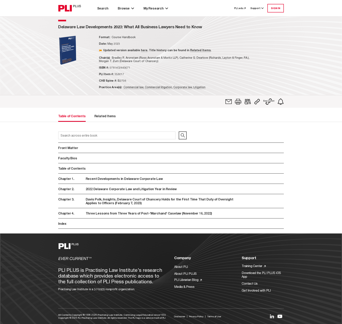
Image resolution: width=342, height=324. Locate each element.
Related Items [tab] (105, 116)
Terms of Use (214, 316)
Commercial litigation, (159, 87)
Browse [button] (124, 8)
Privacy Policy (196, 316)
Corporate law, (183, 87)
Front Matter (68, 148)
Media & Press (184, 286)
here (144, 50)
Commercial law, (134, 87)
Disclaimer (179, 316)
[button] (238, 101)
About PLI (181, 266)
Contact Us (250, 283)
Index (62, 223)
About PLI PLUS (185, 273)
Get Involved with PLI (256, 290)
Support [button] (255, 8)
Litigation (199, 87)
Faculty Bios (67, 158)
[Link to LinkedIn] (272, 316)
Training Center (252, 266)
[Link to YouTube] (279, 316)
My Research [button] (153, 8)
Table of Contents (72, 168)
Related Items (200, 50)
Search (102, 8)
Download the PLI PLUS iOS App (261, 274)
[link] (228, 101)
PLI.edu (238, 8)
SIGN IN (275, 8)
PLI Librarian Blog (186, 279)
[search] (183, 135)
